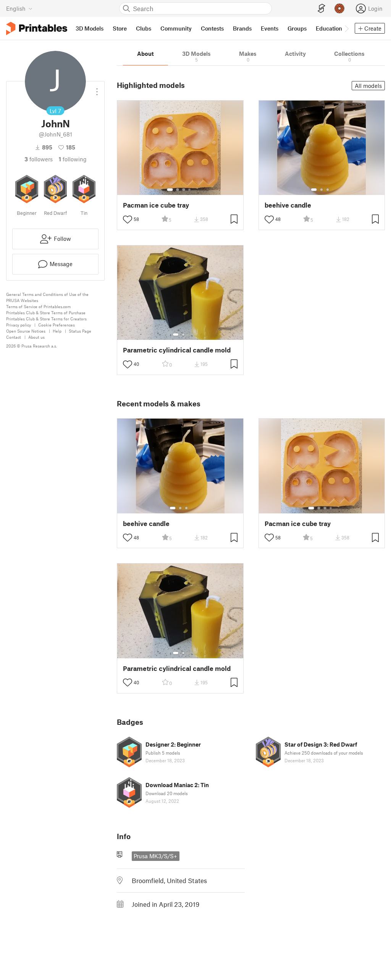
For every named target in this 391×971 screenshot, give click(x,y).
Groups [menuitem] (297, 28)
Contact (13, 336)
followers (38, 159)
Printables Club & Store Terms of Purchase (46, 312)
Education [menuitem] (329, 28)
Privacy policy (18, 324)
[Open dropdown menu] (97, 88)
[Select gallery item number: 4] (189, 189)
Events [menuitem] (269, 28)
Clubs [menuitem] (143, 28)
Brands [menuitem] (242, 28)
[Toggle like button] (127, 219)
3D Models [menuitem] (89, 28)
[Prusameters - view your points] (339, 8)
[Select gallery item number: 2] (177, 189)
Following (73, 159)
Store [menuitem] (120, 28)
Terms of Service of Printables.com (38, 306)
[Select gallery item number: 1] (170, 189)
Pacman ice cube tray (156, 205)
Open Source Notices (25, 330)
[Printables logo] (36, 28)
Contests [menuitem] (212, 28)
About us (36, 336)
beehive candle (288, 205)
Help (57, 330)
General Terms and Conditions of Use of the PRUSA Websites (47, 297)
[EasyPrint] (321, 8)
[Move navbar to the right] (346, 28)
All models (368, 85)
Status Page (80, 330)
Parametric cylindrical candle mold (177, 350)
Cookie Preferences (56, 324)
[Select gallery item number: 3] (183, 189)
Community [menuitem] (176, 28)
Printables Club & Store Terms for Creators (46, 318)
